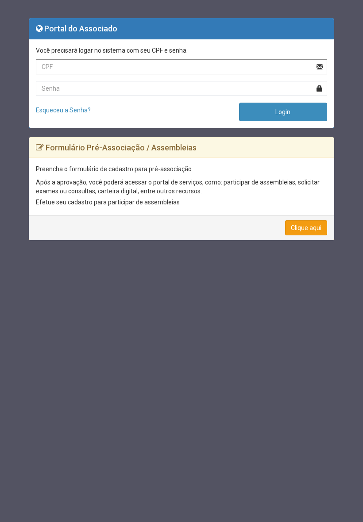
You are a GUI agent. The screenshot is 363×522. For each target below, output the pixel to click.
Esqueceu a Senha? (63, 110)
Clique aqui (306, 227)
